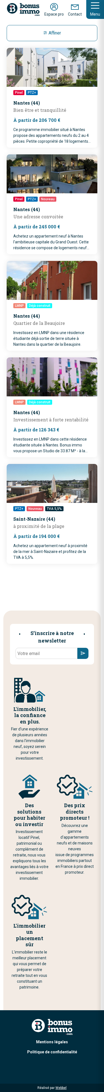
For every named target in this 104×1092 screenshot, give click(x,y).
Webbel (61, 1088)
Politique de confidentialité (52, 1052)
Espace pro (54, 14)
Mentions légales (52, 1042)
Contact (75, 14)
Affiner (54, 33)
